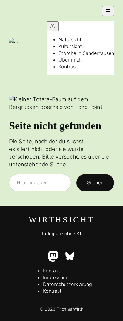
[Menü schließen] (53, 26)
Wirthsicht (61, 219)
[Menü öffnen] (108, 11)
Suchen (95, 182)
